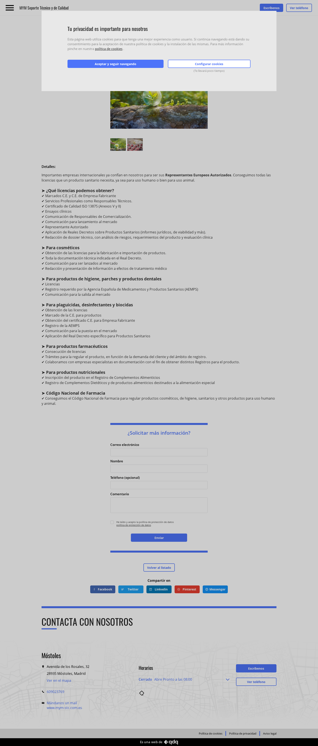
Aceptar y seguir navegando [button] (115, 64)
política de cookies (108, 49)
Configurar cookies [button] (209, 64)
